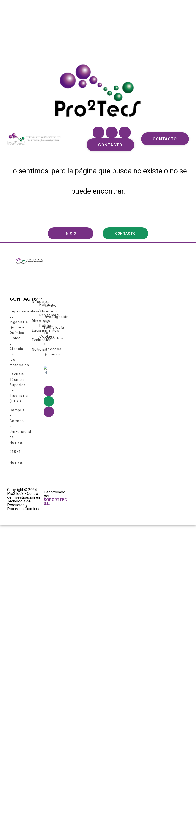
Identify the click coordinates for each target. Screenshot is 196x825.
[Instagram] (112, 132)
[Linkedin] (125, 132)
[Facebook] (98, 132)
